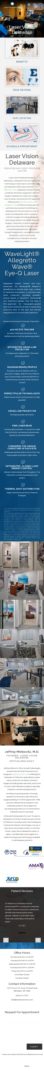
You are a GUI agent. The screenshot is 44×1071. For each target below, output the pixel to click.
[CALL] (34, 4)
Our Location (22, 118)
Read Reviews (22, 90)
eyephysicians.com (20, 774)
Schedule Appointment (22, 146)
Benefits (22, 61)
